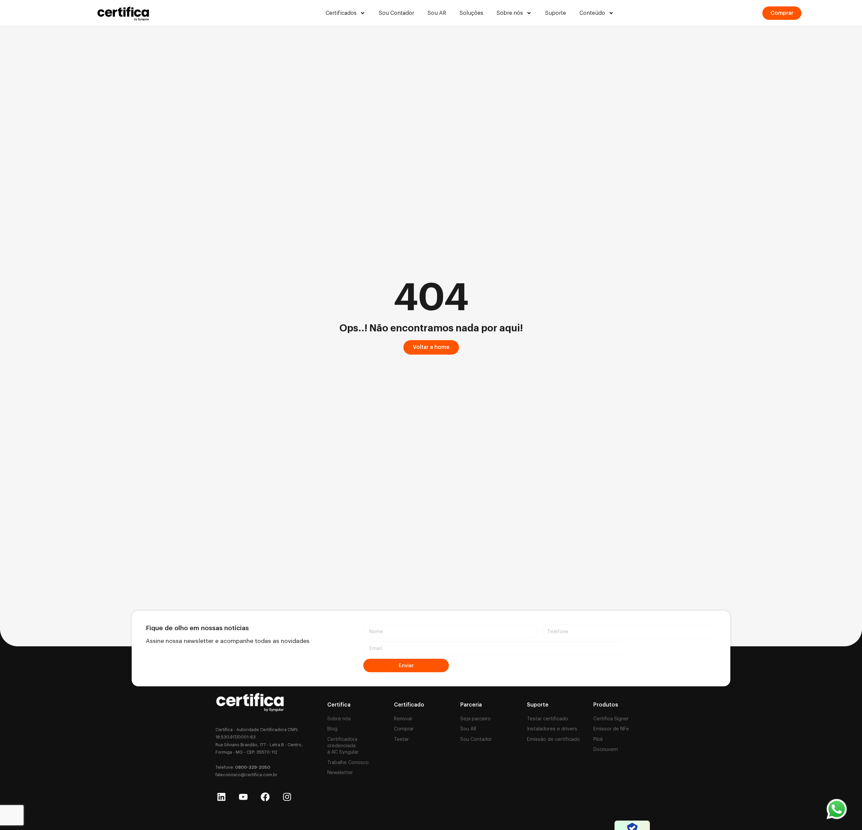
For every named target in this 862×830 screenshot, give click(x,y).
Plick (598, 739)
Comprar (404, 728)
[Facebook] (265, 797)
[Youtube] (243, 797)
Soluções (471, 13)
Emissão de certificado (553, 739)
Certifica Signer (611, 718)
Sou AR (437, 13)
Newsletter (340, 772)
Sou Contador (396, 13)
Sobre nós (510, 13)
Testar (401, 739)
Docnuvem (605, 749)
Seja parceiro (475, 718)
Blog (332, 728)
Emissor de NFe (611, 728)
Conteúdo (592, 13)
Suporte (555, 13)
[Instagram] (287, 797)
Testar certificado (547, 718)
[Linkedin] (221, 797)
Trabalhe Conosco (348, 762)
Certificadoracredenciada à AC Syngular (343, 746)
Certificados (341, 13)
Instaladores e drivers (552, 728)
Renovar (403, 718)
